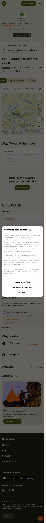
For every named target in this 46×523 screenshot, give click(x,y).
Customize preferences (22, 287)
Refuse (22, 292)
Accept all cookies (22, 282)
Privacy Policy (9, 274)
